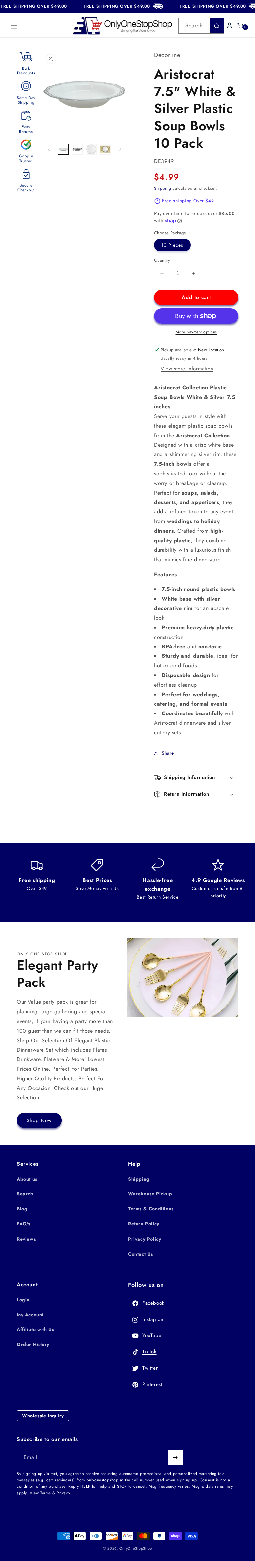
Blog (22, 1208)
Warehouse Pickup (150, 1193)
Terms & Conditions (151, 1208)
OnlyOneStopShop (135, 1548)
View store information (187, 368)
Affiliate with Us (35, 1329)
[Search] (217, 25)
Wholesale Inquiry (43, 1415)
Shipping (162, 188)
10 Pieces (172, 245)
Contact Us (140, 1254)
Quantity (162, 260)
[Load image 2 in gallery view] (77, 149)
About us (27, 1179)
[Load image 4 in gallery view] (105, 149)
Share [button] (168, 753)
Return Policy (143, 1223)
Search (25, 1193)
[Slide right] (120, 149)
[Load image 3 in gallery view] (91, 149)
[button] (14, 25)
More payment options (196, 332)
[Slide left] (49, 149)
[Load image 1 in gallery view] (63, 149)
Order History (33, 1344)
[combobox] (201, 25)
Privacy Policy (144, 1239)
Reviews (26, 1239)
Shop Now (39, 1120)
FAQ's (23, 1223)
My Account (30, 1314)
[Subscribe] (175, 1457)
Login (23, 1299)
